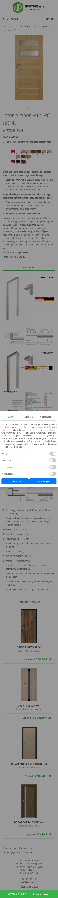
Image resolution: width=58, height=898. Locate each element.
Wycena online (17, 894)
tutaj (20, 446)
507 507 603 (41, 894)
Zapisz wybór (15, 481)
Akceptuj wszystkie (43, 481)
